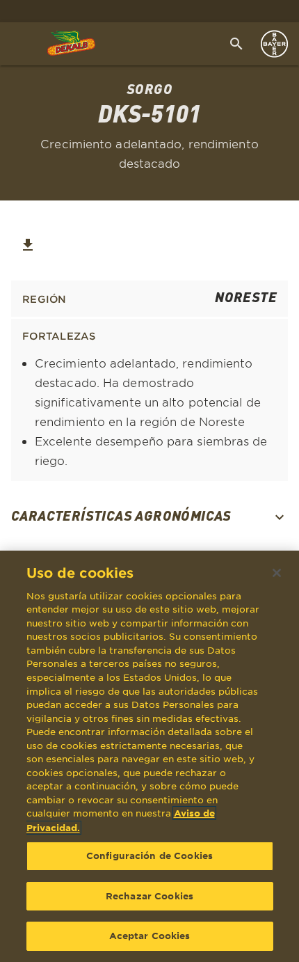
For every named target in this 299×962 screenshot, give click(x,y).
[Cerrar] (276, 573)
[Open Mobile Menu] (15, 44)
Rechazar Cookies (149, 895)
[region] (149, 756)
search (236, 44)
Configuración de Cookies (149, 855)
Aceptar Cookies (150, 935)
